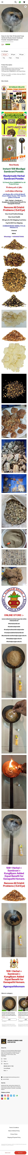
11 (24, 31)
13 (14, 33)
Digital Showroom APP (17, 1144)
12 (26, 31)
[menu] (2, 2)
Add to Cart (7, 1152)
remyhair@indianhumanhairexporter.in (11, 1077)
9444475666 (6, 1079)
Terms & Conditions (9, 1145)
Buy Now (20, 1152)
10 (22, 31)
